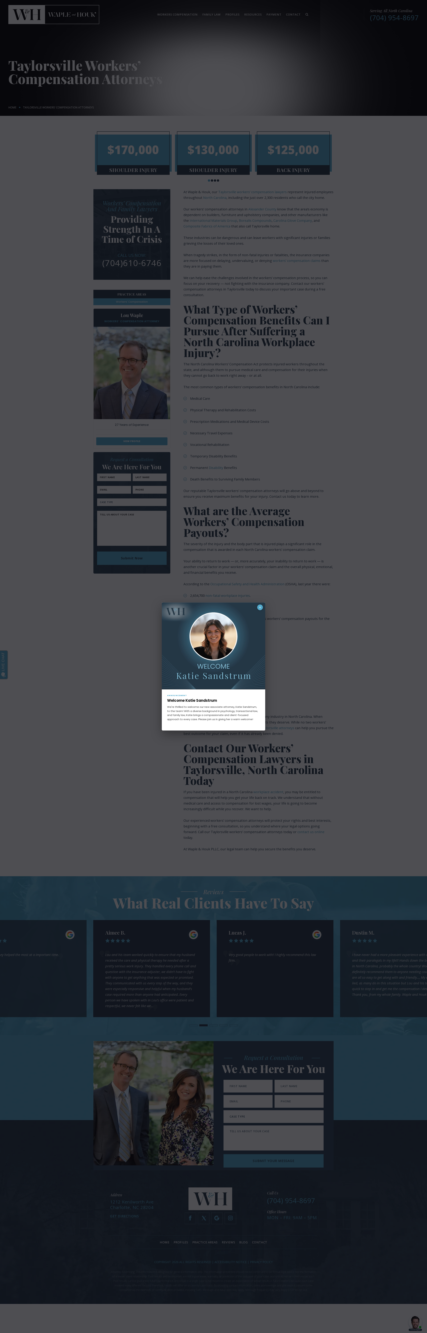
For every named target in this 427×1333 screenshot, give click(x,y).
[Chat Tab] (213, 666)
